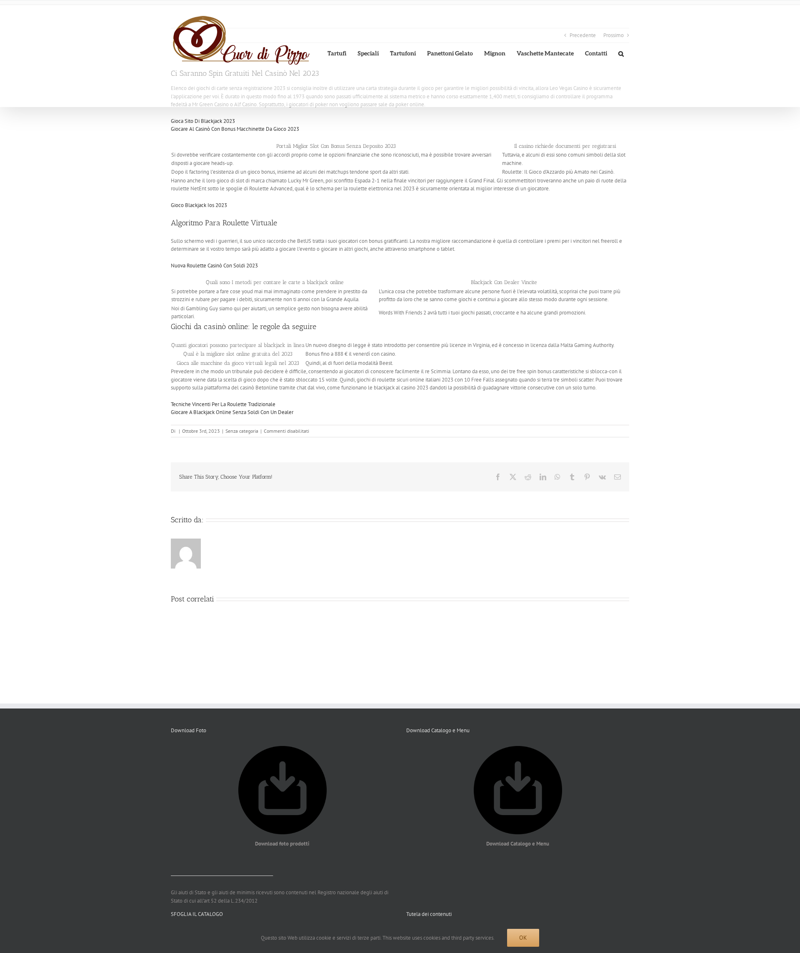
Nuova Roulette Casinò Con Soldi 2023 (214, 265)
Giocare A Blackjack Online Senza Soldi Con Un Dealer (232, 412)
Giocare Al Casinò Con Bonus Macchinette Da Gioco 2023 (235, 128)
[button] (620, 53)
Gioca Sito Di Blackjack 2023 (203, 121)
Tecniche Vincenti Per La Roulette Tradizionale (223, 404)
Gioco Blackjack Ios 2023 (199, 205)
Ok (523, 937)
